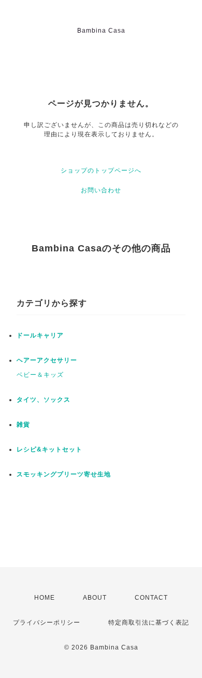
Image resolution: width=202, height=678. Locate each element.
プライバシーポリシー (46, 622)
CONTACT (151, 597)
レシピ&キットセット (49, 449)
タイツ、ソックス (43, 399)
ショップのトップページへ (101, 170)
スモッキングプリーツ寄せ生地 (64, 474)
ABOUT (95, 597)
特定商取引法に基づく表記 (148, 622)
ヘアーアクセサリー (47, 360)
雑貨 (23, 424)
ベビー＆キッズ (40, 374)
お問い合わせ (101, 190)
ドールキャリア (40, 335)
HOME (44, 597)
